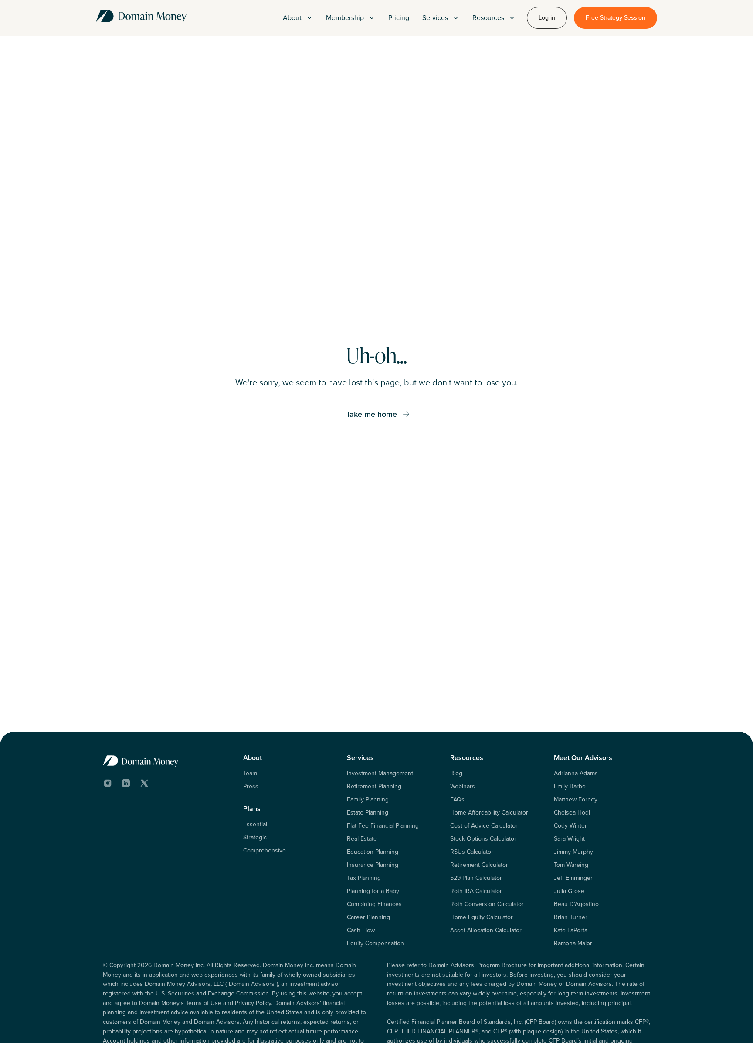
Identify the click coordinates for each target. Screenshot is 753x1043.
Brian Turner (570, 917)
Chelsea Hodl (572, 813)
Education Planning (372, 852)
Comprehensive (264, 851)
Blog (456, 773)
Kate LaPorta (570, 930)
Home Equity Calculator (481, 917)
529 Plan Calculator (476, 878)
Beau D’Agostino (576, 904)
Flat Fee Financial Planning (383, 826)
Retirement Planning (374, 787)
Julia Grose (569, 891)
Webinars (462, 787)
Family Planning (368, 800)
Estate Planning (367, 813)
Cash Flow (361, 930)
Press (250, 787)
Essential (255, 824)
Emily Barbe (570, 787)
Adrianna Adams (576, 773)
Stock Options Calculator (483, 839)
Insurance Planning (372, 865)
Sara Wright (569, 839)
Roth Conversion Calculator (487, 904)
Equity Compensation (375, 944)
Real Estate (362, 839)
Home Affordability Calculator (489, 813)
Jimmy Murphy (573, 852)
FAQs (457, 800)
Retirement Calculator (479, 865)
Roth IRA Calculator (476, 891)
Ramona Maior (573, 944)
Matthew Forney (575, 800)
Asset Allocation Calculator (486, 930)
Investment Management (380, 773)
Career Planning (368, 917)
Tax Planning (364, 878)
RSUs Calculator (471, 852)
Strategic (255, 838)
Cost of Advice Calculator (484, 826)
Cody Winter (570, 826)
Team (250, 773)
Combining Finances (374, 904)
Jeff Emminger (573, 878)
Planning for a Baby (373, 891)
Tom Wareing (571, 865)
